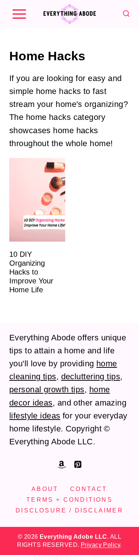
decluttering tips (90, 376)
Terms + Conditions (69, 500)
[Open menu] (19, 14)
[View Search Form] (126, 14)
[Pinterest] (78, 464)
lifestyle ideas (34, 415)
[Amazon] (61, 464)
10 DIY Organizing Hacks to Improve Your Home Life (31, 272)
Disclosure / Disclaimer (69, 510)
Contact (88, 489)
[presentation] (37, 200)
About (45, 489)
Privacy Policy (100, 545)
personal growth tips (47, 389)
